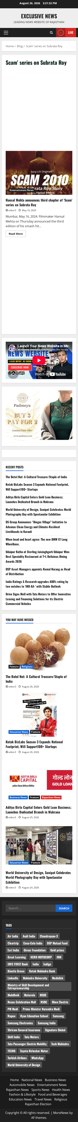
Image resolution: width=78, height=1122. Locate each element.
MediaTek (57, 978)
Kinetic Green (16, 971)
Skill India (14, 1037)
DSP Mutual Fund (57, 943)
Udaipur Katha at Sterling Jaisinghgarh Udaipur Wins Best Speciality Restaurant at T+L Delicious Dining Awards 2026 (37, 556)
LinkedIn (13, 978)
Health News (61, 1090)
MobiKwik (13, 995)
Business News (18, 797)
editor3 (12, 210)
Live (70, 32)
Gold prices (57, 950)
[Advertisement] (39, 110)
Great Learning (17, 957)
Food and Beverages (52, 1094)
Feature (14, 666)
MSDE (43, 995)
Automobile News (22, 1085)
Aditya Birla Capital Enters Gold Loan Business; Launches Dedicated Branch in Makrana (34, 499)
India (36, 964)
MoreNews (61, 1113)
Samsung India (46, 1023)
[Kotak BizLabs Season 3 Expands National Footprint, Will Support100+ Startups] (39, 715)
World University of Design (24, 1065)
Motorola (29, 995)
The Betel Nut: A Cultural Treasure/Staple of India (36, 477)
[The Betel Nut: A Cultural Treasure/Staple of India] (39, 649)
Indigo (47, 964)
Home (14, 1080)
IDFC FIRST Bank (18, 964)
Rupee (12, 1016)
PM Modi (13, 1009)
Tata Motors (31, 1037)
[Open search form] (51, 32)
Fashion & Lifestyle (22, 1094)
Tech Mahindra (60, 1044)
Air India (13, 936)
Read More (17, 234)
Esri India (13, 950)
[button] (6, 33)
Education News (19, 731)
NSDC (44, 1002)
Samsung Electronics (20, 1023)
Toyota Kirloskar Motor (34, 1051)
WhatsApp (37, 1058)
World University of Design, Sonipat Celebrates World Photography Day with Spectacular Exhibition (38, 512)
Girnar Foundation (35, 950)
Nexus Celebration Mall (22, 1002)
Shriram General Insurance (24, 1030)
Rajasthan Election (38, 1104)
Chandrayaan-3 (49, 936)
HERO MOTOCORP (41, 957)
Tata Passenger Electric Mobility (27, 1044)
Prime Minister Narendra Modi (41, 1009)
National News (32, 1080)
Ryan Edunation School (34, 1016)
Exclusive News (39, 16)
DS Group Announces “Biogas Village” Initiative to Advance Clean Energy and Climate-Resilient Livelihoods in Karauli (36, 527)
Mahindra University (35, 978)
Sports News (40, 1090)
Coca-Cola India (32, 943)
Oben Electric (60, 1002)
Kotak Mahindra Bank (42, 971)
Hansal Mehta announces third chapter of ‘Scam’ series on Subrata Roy (39, 173)
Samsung (58, 1016)
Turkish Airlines (17, 1058)
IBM (59, 957)
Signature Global (55, 1030)
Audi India (29, 936)
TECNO (11, 1051)
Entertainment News (22, 190)
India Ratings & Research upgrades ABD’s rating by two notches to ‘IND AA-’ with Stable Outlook (37, 584)
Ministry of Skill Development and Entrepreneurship (28, 986)
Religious (27, 666)
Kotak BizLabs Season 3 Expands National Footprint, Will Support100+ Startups (37, 487)
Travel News (43, 1099)
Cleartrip (13, 943)
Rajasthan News (51, 797)
